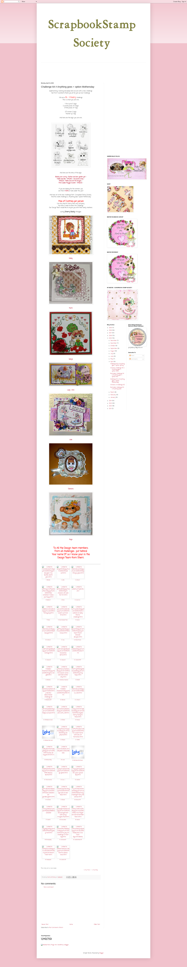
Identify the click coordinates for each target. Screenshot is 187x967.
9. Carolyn (77, 619)
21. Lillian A (77, 699)
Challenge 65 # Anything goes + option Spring (117, 364)
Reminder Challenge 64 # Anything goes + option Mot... (117, 375)
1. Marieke (48, 579)
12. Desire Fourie (77, 639)
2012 (110, 406)
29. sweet (63, 759)
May (111, 359)
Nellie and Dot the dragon (73, 181)
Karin (71, 308)
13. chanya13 (48, 659)
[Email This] (67, 877)
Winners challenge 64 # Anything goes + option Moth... (117, 369)
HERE (67, 191)
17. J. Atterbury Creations (62, 679)
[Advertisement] (71, 906)
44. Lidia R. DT (63, 859)
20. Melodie (62, 699)
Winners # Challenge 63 (117, 385)
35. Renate (63, 799)
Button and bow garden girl (76, 177)
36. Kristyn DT (77, 799)
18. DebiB (77, 679)
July (111, 354)
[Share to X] (71, 877)
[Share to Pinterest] (75, 877)
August (112, 351)
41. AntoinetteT (62, 839)
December (113, 341)
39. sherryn (77, 819)
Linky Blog (95, 870)
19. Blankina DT (48, 699)
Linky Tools (87, 870)
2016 (110, 336)
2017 (110, 333)
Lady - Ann (70, 390)
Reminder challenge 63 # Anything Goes (117, 388)
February (113, 395)
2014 (110, 401)
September (114, 348)
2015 (110, 338)
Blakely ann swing (61, 177)
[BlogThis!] (69, 877)
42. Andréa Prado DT (77, 839)
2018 (110, 330)
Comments (134, 359)
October (112, 346)
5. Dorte (62, 599)
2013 (110, 403)
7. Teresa (48, 619)
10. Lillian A (48, 639)
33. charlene (77, 779)
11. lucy (62, 639)
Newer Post (45, 924)
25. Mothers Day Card (48, 740)
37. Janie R (48, 819)
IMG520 (61, 181)
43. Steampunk (48, 859)
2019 (110, 328)
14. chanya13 (63, 659)
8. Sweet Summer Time (63, 619)
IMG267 (69, 179)
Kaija (70, 539)
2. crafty (62, 579)
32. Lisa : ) (63, 779)
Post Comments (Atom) (56, 928)
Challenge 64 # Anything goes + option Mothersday (117, 380)
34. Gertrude (48, 799)
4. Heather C (48, 599)
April (112, 362)
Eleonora (70, 489)
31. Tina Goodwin (48, 779)
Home (71, 924)
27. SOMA (77, 739)
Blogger (101, 953)
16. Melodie (48, 679)
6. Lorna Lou (77, 599)
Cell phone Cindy (78, 179)
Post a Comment (49, 887)
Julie (70, 440)
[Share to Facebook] (73, 877)
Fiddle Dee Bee (61, 179)
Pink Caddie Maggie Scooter (67, 183)
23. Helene (63, 719)
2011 (110, 409)
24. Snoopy (77, 719)
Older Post (97, 924)
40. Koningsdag (48, 839)
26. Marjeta (62, 739)
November (113, 343)
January (113, 397)
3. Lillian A (77, 579)
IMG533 (79, 183)
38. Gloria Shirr (63, 819)
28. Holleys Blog (48, 759)
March (112, 392)
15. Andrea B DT (77, 659)
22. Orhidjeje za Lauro (48, 719)
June (112, 356)
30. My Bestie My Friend (77, 760)
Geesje (71, 359)
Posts (132, 356)
